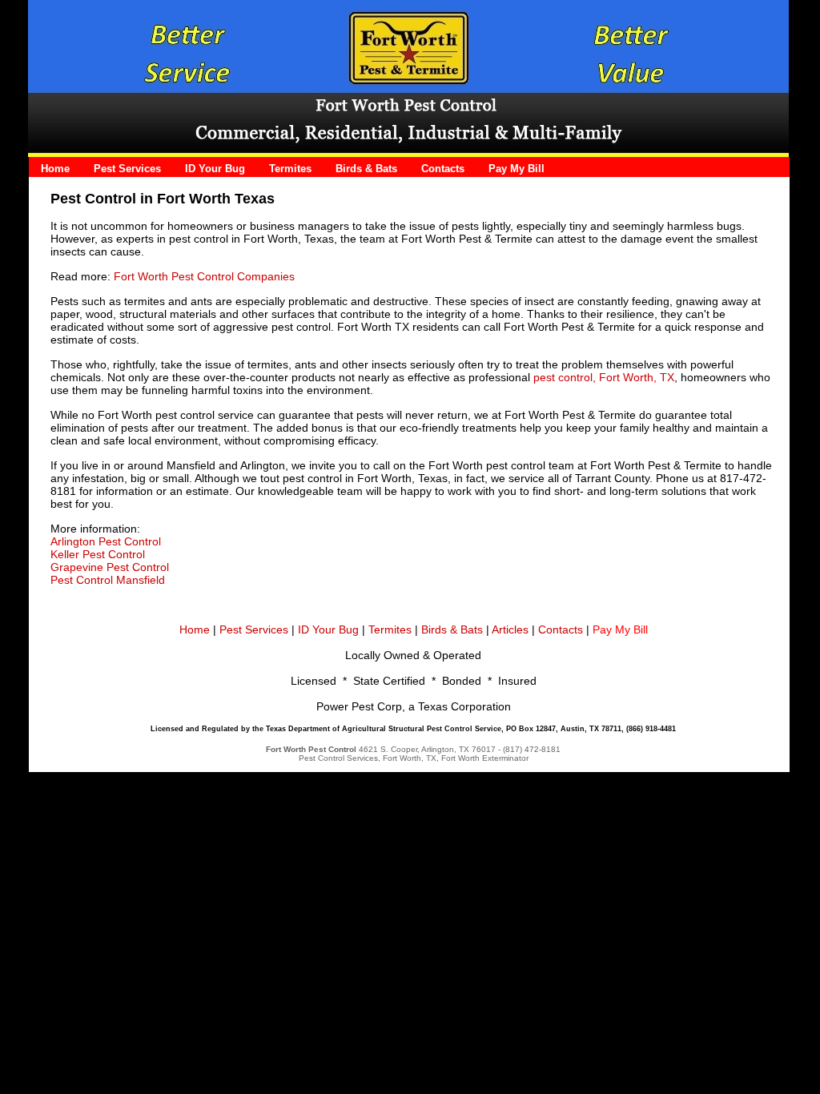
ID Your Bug (328, 629)
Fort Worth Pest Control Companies (204, 276)
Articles (510, 629)
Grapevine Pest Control (109, 567)
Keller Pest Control (97, 554)
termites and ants (168, 301)
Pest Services (253, 629)
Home (194, 629)
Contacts (593, 629)
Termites (390, 629)
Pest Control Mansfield (107, 579)
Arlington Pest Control (105, 541)
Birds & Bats (452, 629)
